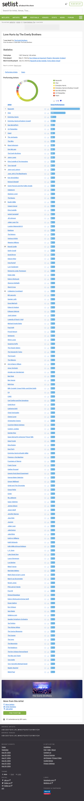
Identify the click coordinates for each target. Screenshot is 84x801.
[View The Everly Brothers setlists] (42, 687)
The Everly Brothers (20, 40)
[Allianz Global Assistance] (47, 792)
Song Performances (57, 105)
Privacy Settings (49, 763)
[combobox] (42, 10)
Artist (9, 105)
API (3, 788)
